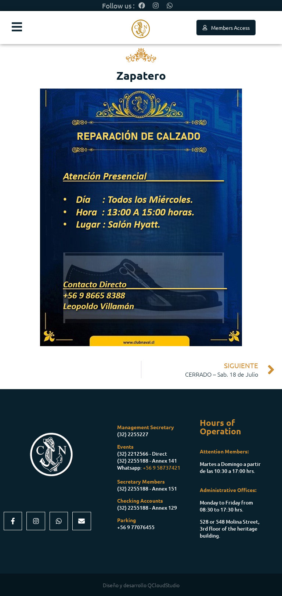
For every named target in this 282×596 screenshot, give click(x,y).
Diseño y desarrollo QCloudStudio (141, 585)
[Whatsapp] (169, 5)
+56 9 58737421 (161, 467)
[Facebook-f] (13, 521)
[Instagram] (155, 5)
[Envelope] (81, 521)
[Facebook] (141, 5)
